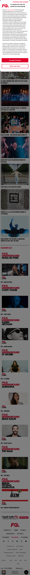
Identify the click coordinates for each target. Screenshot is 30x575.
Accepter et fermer (15, 60)
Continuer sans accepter (20, 2)
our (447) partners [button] (10, 10)
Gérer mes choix (15, 66)
